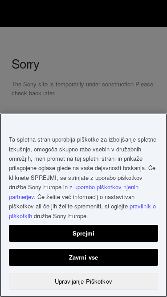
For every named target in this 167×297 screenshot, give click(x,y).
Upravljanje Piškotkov (83, 281)
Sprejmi (84, 233)
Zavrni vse (83, 257)
